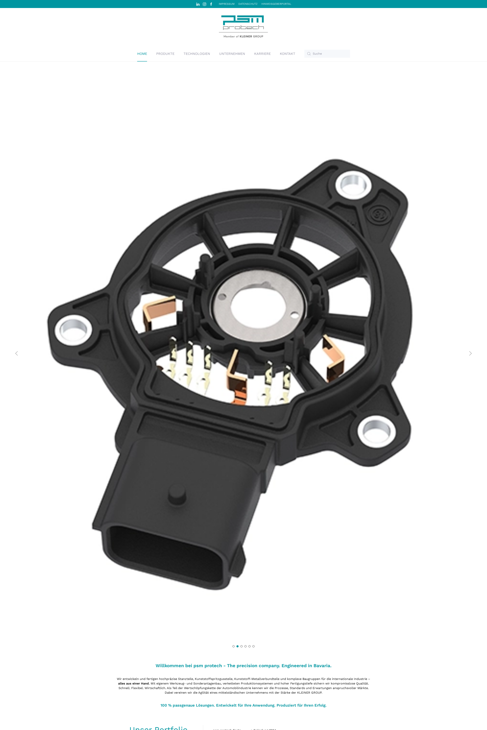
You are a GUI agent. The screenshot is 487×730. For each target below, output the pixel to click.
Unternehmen (232, 54)
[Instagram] (204, 3)
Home (142, 54)
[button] (16, 353)
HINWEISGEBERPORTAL (276, 3)
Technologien (197, 54)
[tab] (233, 646)
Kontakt (287, 54)
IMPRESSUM (227, 3)
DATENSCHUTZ (248, 3)
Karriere (262, 54)
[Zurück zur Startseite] (243, 27)
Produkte (165, 54)
